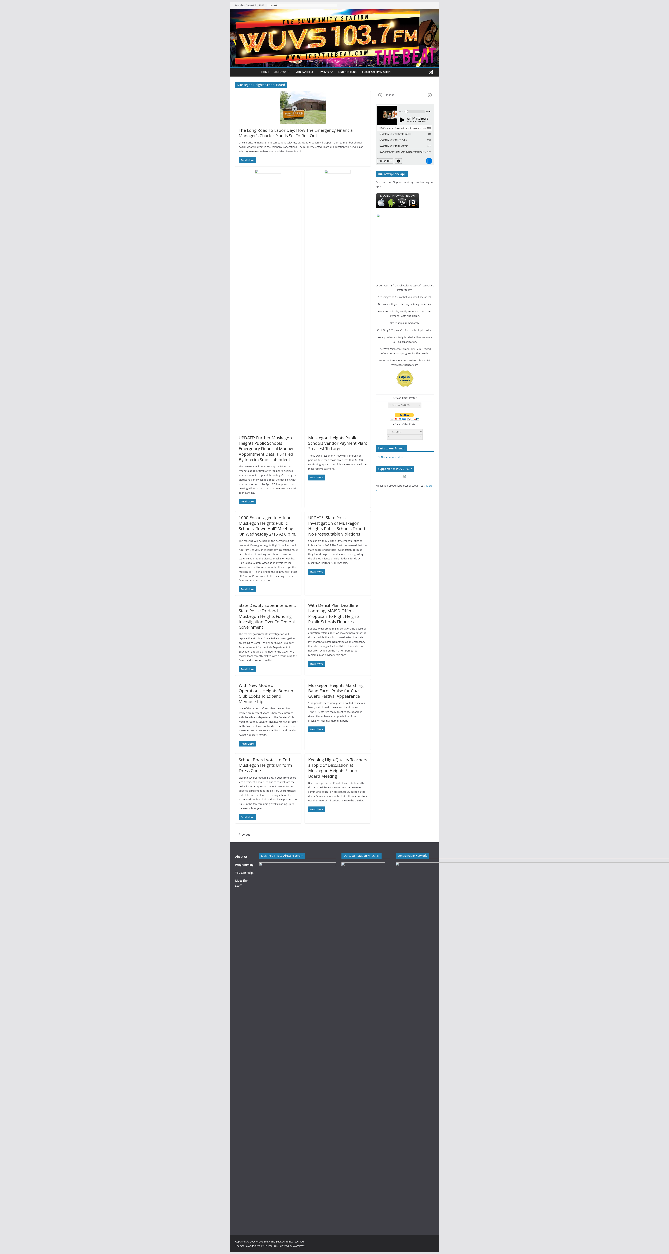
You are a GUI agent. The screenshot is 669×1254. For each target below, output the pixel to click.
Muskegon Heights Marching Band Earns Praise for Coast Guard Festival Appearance (336, 690)
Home (265, 72)
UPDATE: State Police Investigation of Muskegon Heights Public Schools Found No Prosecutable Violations (336, 526)
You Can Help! (305, 72)
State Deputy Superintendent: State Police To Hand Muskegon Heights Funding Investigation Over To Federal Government (267, 616)
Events (324, 72)
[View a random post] (431, 72)
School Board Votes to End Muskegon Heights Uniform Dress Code (265, 765)
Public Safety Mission (376, 72)
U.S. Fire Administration (389, 457)
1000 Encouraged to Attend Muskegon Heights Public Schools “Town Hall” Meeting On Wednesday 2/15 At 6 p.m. (267, 526)
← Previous (242, 834)
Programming (244, 865)
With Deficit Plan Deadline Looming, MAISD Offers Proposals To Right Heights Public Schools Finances (334, 613)
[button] (288, 72)
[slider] (430, 95)
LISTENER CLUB (347, 72)
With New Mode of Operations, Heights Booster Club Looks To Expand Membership (266, 693)
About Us (241, 857)
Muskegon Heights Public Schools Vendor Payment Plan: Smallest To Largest (337, 443)
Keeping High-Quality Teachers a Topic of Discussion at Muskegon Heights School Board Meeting (337, 768)
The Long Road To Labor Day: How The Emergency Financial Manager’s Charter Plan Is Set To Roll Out (296, 132)
